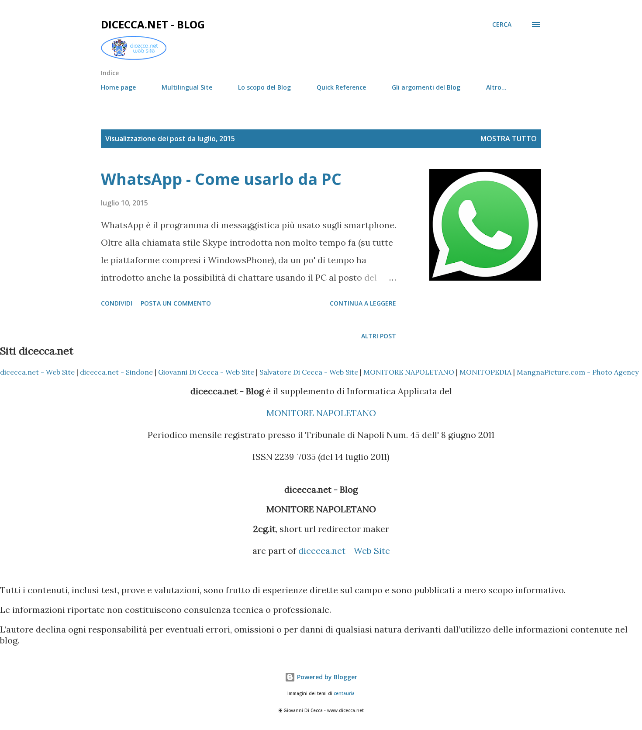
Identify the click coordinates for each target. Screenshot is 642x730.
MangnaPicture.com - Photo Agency (578, 372)
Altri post (378, 336)
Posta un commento (176, 303)
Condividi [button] (116, 303)
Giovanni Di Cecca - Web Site (206, 372)
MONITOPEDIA (485, 372)
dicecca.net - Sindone (116, 372)
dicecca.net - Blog (153, 24)
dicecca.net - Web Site (37, 372)
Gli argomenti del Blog (426, 87)
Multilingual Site (187, 87)
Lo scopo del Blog (264, 87)
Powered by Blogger (326, 677)
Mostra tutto (508, 138)
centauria (344, 693)
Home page (118, 87)
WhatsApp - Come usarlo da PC (221, 179)
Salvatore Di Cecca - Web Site (308, 372)
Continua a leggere (363, 303)
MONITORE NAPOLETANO (408, 372)
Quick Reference (341, 87)
